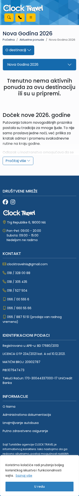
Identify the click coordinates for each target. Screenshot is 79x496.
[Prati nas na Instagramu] (13, 202)
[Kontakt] (20, 17)
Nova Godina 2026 (22, 64)
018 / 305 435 (17, 282)
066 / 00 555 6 (18, 299)
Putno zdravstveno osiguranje (25, 431)
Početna (9, 40)
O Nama (9, 406)
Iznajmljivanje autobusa (21, 423)
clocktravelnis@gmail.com (27, 264)
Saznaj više (24, 475)
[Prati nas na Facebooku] (5, 202)
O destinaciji (16, 50)
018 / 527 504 (17, 290)
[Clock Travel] (23, 8)
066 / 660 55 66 (19, 308)
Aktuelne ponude (32, 40)
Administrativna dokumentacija (27, 414)
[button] (31, 17)
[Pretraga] (9, 17)
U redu (39, 486)
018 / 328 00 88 (18, 273)
